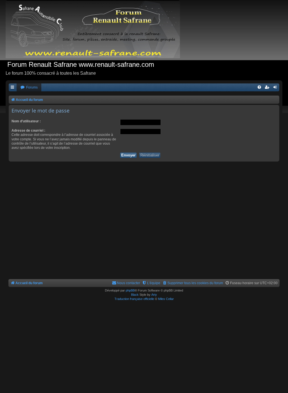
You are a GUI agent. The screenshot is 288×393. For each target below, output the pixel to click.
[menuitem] (29, 87)
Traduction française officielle (134, 299)
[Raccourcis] (13, 87)
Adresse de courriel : (28, 131)
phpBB (130, 290)
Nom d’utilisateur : (26, 121)
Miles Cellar (166, 299)
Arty (154, 294)
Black (135, 294)
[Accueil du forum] (96, 30)
